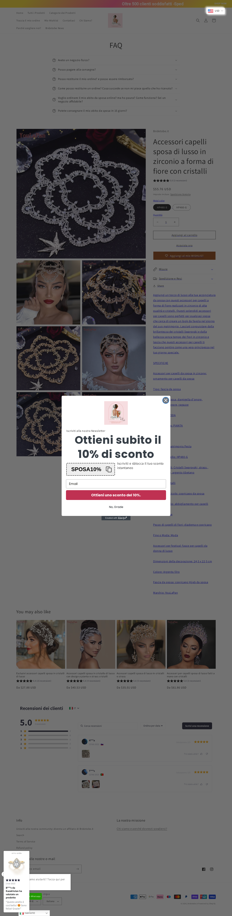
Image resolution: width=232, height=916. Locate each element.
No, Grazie (116, 507)
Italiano (29, 912)
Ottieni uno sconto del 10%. (116, 495)
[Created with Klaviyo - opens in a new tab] (116, 518)
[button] (90, 469)
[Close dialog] (166, 400)
